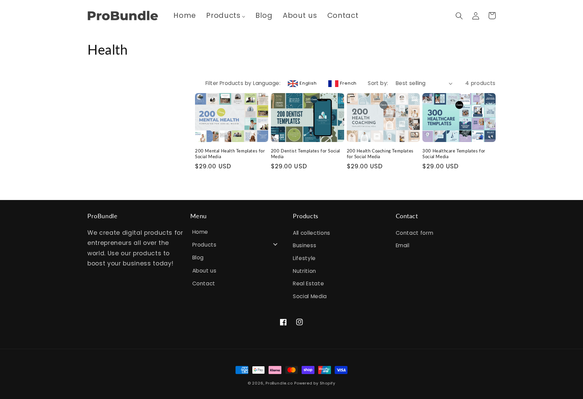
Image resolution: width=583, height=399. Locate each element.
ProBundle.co (279, 383)
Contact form (415, 232)
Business (304, 245)
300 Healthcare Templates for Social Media (453, 153)
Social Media (310, 296)
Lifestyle (304, 258)
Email (403, 245)
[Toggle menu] (275, 244)
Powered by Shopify (314, 383)
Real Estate (308, 283)
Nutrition (304, 271)
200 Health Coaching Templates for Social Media (380, 153)
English (308, 83)
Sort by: (378, 83)
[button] (459, 15)
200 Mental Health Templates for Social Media (230, 153)
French (348, 83)
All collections (311, 232)
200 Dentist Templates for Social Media (305, 153)
